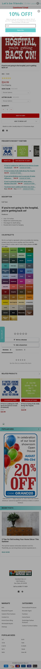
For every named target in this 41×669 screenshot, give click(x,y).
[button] (39, 11)
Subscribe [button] (20, 30)
